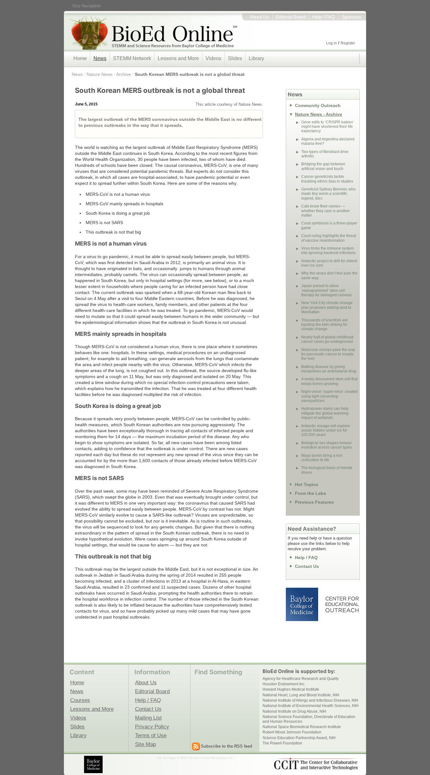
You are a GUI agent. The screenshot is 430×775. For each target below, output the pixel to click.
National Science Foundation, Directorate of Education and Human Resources (309, 719)
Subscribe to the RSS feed (226, 746)
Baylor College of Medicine (302, 604)
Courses (80, 700)
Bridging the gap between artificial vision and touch (323, 166)
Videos (213, 58)
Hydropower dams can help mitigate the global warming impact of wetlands (324, 413)
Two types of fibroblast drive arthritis (324, 154)
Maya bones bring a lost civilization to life (321, 457)
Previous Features (314, 502)
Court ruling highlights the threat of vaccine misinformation (328, 238)
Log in (331, 43)
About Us (259, 17)
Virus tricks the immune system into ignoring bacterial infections (328, 250)
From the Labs (310, 493)
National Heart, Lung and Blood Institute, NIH (301, 695)
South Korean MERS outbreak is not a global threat (190, 74)
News (99, 58)
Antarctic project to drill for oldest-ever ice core (329, 263)
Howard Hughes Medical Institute (291, 689)
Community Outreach (318, 105)
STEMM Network (132, 58)
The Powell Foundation (282, 743)
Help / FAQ (323, 17)
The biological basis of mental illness (326, 470)
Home (80, 58)
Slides (235, 58)
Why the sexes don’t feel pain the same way (329, 275)
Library (256, 58)
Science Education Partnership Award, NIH (299, 738)
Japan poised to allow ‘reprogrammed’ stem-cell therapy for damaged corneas (326, 290)
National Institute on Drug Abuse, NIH (294, 711)
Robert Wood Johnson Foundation (292, 732)
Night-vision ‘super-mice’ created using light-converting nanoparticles (329, 396)
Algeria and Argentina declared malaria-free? (327, 141)
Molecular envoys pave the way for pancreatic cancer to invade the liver (328, 354)
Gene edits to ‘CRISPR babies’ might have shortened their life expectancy (327, 126)
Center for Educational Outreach (342, 604)
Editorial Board (291, 17)
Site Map (145, 744)
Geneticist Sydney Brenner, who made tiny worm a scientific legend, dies (328, 194)
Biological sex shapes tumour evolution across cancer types (326, 445)
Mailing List (148, 718)
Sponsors (351, 17)
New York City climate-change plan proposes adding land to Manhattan (327, 307)
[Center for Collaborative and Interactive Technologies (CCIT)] (316, 764)
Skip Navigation (86, 5)
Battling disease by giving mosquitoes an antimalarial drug (328, 369)
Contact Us (307, 566)
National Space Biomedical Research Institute (302, 727)
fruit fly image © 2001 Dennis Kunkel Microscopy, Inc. (195, 758)
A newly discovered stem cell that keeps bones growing (329, 381)
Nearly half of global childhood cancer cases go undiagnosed (327, 339)
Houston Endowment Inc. (284, 684)
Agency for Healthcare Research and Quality (301, 678)
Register (348, 43)
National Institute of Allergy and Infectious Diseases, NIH (310, 700)
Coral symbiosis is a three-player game (329, 225)
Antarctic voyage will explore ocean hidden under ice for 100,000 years (325, 430)
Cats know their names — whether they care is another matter (325, 211)
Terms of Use (151, 735)
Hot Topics (306, 484)
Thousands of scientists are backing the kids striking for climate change (324, 324)
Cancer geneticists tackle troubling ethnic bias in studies (327, 178)
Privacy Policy (152, 726)
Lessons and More (178, 58)
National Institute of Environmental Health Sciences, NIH (311, 706)
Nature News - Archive (109, 74)
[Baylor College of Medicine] (94, 764)
